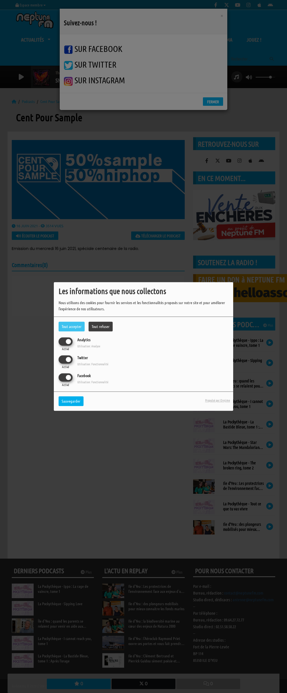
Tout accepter (72, 326)
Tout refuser (101, 326)
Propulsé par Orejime (217, 400)
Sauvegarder (71, 401)
